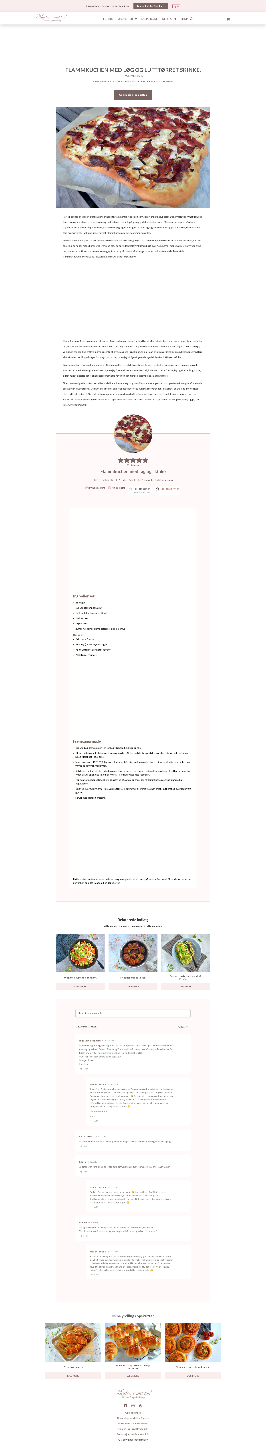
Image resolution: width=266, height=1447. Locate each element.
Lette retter (150, 81)
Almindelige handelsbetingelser (133, 1418)
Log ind (176, 6)
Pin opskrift (118, 487)
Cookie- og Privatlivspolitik (133, 1428)
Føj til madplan (141, 490)
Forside (108, 18)
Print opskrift (97, 487)
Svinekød (169, 81)
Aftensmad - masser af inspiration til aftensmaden (113, 81)
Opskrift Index (133, 1412)
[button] (121, 460)
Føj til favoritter (169, 488)
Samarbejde (149, 18)
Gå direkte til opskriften (133, 94)
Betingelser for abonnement (133, 1423)
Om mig (167, 18)
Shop (184, 18)
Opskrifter (125, 18)
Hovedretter (140, 81)
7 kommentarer (133, 75)
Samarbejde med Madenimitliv (133, 1434)
